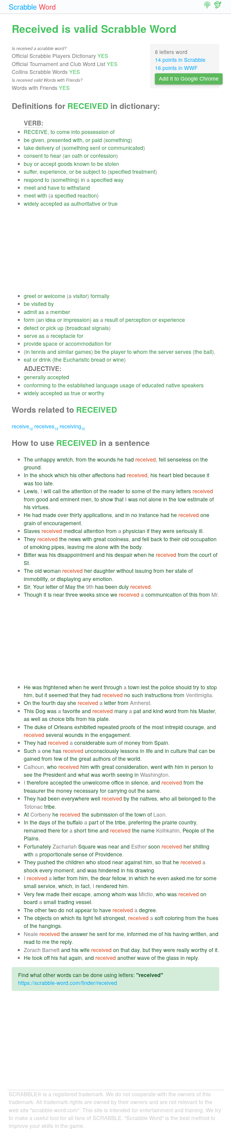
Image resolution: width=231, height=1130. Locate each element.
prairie (169, 822)
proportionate (55, 854)
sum (111, 742)
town (134, 687)
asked (178, 878)
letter (52, 586)
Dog (40, 711)
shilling (201, 846)
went (96, 687)
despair (123, 554)
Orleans (63, 727)
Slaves (32, 531)
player (118, 351)
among (102, 894)
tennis (38, 351)
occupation (203, 539)
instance (149, 515)
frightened (55, 687)
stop (212, 687)
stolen (112, 163)
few (58, 758)
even (163, 878)
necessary (86, 790)
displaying (69, 578)
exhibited (85, 727)
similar (65, 351)
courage (194, 727)
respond (33, 179)
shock (46, 475)
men (86, 499)
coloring (174, 918)
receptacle (63, 335)
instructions (158, 695)
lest (145, 687)
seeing (125, 774)
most (158, 727)
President (54, 774)
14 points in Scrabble (180, 59)
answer (79, 934)
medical (72, 531)
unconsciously (102, 750)
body (135, 547)
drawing (144, 870)
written (198, 934)
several (54, 734)
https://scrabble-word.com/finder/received (67, 982)
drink (45, 359)
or (87, 140)
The (28, 459)
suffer (30, 171)
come (63, 131)
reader (116, 491)
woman (52, 570)
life (149, 750)
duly (124, 586)
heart (165, 475)
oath (77, 155)
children (75, 862)
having (181, 934)
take (29, 147)
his (73, 475)
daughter (104, 570)
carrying (117, 790)
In (26, 475)
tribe (49, 806)
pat (137, 711)
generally (35, 377)
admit (30, 312)
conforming (37, 385)
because (195, 475)
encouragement (62, 523)
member (60, 312)
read (29, 941)
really (183, 950)
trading (66, 902)
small (30, 886)
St (26, 563)
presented (59, 140)
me (90, 547)
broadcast (79, 328)
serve (30, 335)
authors (102, 758)
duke (40, 727)
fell (162, 459)
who (52, 766)
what (83, 774)
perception (138, 319)
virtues (40, 507)
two (52, 910)
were (168, 531)
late (48, 483)
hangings (50, 925)
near (58, 594)
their (175, 539)
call (57, 491)
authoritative (85, 203)
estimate (197, 499)
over (63, 515)
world (133, 758)
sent (95, 147)
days (44, 822)
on (196, 459)
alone (155, 499)
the (105, 351)
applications (97, 515)
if (148, 531)
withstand (78, 187)
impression (76, 319)
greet (30, 296)
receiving (72, 426)
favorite (71, 711)
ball (208, 351)
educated (153, 385)
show (106, 499)
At (26, 814)
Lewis (31, 491)
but (39, 695)
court (205, 554)
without (125, 570)
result (111, 319)
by (51, 303)
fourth (49, 702)
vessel (83, 902)
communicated (125, 147)
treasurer (34, 790)
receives (46, 426)
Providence (108, 854)
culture (179, 750)
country (187, 822)
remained (35, 830)
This (29, 711)
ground (32, 467)
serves (183, 351)
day (61, 702)
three (72, 594)
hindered (108, 870)
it (208, 475)
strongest (114, 918)
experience (53, 171)
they (156, 531)
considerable (89, 742)
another (126, 957)
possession (95, 131)
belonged (189, 798)
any (86, 578)
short (80, 830)
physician (134, 531)
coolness (118, 539)
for (80, 335)
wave (143, 957)
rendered (106, 886)
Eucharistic (76, 359)
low (182, 499)
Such (30, 750)
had (129, 459)
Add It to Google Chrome (189, 79)
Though (33, 594)
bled (178, 475)
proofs (127, 727)
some (138, 491)
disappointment (75, 554)
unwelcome (96, 782)
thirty (76, 515)
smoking (40, 547)
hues (212, 918)
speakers (193, 385)
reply (66, 941)
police (167, 687)
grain (30, 523)
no (134, 515)
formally (100, 296)
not (143, 499)
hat (63, 957)
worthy (96, 393)
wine (118, 359)
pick (51, 328)
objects (43, 918)
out (132, 790)
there (54, 830)
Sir (27, 586)
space (50, 343)
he (120, 459)
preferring (140, 822)
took (37, 957)
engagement (115, 734)
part (93, 822)
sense (80, 854)
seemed (58, 695)
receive (22, 426)
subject (91, 171)
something (117, 140)
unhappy (45, 459)
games (83, 351)
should (184, 687)
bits (70, 718)
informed (137, 934)
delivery (44, 147)
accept (48, 163)
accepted (51, 203)
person (199, 766)
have (54, 187)
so (158, 862)
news (74, 539)
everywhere (75, 798)
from (81, 459)
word (170, 711)
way (119, 179)
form (29, 319)
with (77, 140)
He (27, 515)
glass (172, 957)
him (28, 695)
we (113, 594)
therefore (37, 782)
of (112, 131)
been (111, 586)
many (168, 491)
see (28, 774)
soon (154, 846)
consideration (132, 766)
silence (139, 782)
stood (104, 862)
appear (83, 910)
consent (33, 155)
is (50, 594)
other (84, 475)
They (30, 539)
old (185, 539)
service (46, 886)
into (75, 131)
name (148, 830)
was (28, 483)
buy (28, 163)
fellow (119, 878)
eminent (69, 499)
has (99, 586)
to (53, 131)
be (27, 140)
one (204, 515)
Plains (31, 838)
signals (100, 328)
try (196, 687)
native (173, 385)
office (117, 782)
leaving (76, 547)
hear (55, 155)
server (166, 351)
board (31, 902)
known (82, 163)
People (191, 830)
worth (109, 774)
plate (103, 718)
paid (97, 140)
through (113, 687)
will (47, 491)
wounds (106, 459)
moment (64, 870)
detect (31, 328)
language (107, 385)
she (71, 702)
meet (30, 187)
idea (50, 319)
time (93, 830)
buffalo (75, 822)
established (80, 385)
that (119, 499)
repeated (108, 727)
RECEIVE (36, 131)
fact (85, 886)
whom (140, 351)
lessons (129, 750)
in (83, 179)
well (35, 718)
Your (38, 586)
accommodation (84, 343)
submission (104, 814)
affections (103, 475)
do (61, 910)
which (61, 475)
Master (207, 711)
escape (82, 894)
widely (31, 203)
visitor (80, 296)
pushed (46, 862)
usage (127, 385)
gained (32, 758)
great (100, 539)
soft (159, 918)
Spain (161, 742)
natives (148, 798)
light (88, 918)
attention (81, 491)
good (42, 499)
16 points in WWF (176, 67)
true (113, 203)
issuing (143, 570)
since (102, 594)
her (88, 570)
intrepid (174, 727)
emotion (102, 578)
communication (163, 594)
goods (65, 163)
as (66, 203)
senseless (179, 459)
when (140, 554)
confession (103, 155)
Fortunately (37, 846)
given (37, 140)
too (38, 483)
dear (105, 878)
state (181, 570)
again (75, 957)
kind (158, 711)
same (153, 790)
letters (183, 491)
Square (87, 846)
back (156, 539)
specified (120, 171)
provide (33, 343)
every (46, 870)
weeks (87, 594)
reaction (87, 195)
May (70, 586)
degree (147, 910)
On (27, 702)
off (47, 957)
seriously (186, 531)
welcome (54, 296)
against (133, 862)
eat (27, 359)
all (174, 798)
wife (85, 950)
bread (98, 359)
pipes (57, 547)
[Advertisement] (121, 250)
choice (57, 718)
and (41, 187)
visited (39, 303)
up (60, 328)
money (132, 742)
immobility (36, 578)
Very (29, 894)
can (203, 750)
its (79, 918)
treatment (143, 171)
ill (200, 531)
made (49, 515)
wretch (65, 459)
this (193, 594)
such (137, 695)
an (67, 155)
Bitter (30, 554)
